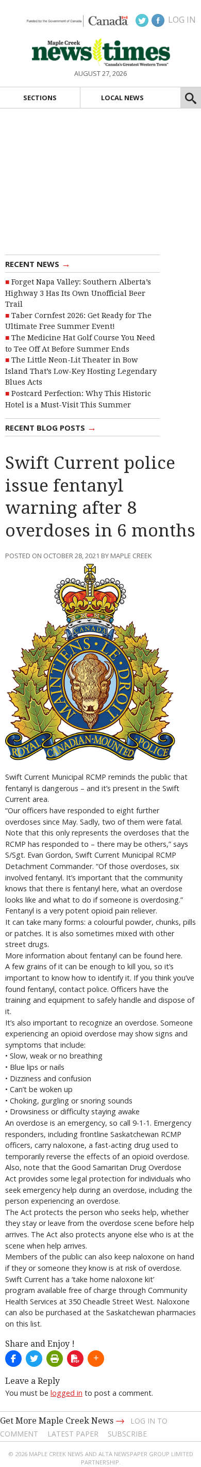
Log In (182, 19)
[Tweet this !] (34, 1358)
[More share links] (96, 1358)
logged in (66, 1393)
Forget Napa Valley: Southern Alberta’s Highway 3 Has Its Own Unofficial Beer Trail (78, 293)
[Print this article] (54, 1358)
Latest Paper (72, 1434)
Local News (122, 97)
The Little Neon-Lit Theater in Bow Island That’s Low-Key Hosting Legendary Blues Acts (81, 371)
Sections (40, 97)
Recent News (38, 263)
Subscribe (127, 1434)
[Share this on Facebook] (13, 1358)
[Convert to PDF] (75, 1358)
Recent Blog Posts (50, 427)
